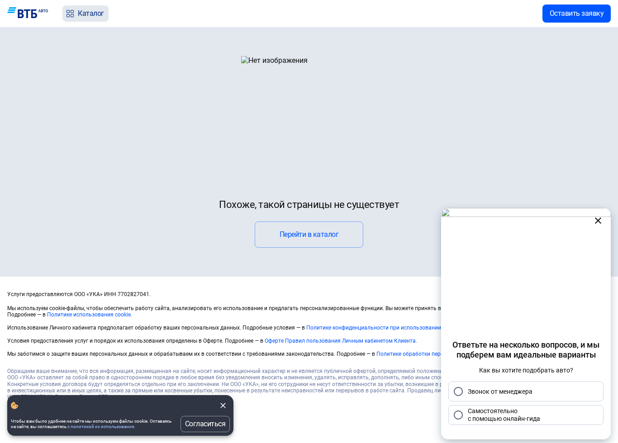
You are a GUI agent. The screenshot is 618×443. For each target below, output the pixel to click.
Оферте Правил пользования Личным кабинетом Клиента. (341, 341)
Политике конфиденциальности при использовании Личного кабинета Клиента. (410, 328)
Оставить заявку (577, 13)
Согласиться (205, 423)
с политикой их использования (100, 426)
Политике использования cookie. (89, 314)
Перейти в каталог (309, 234)
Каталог (91, 13)
